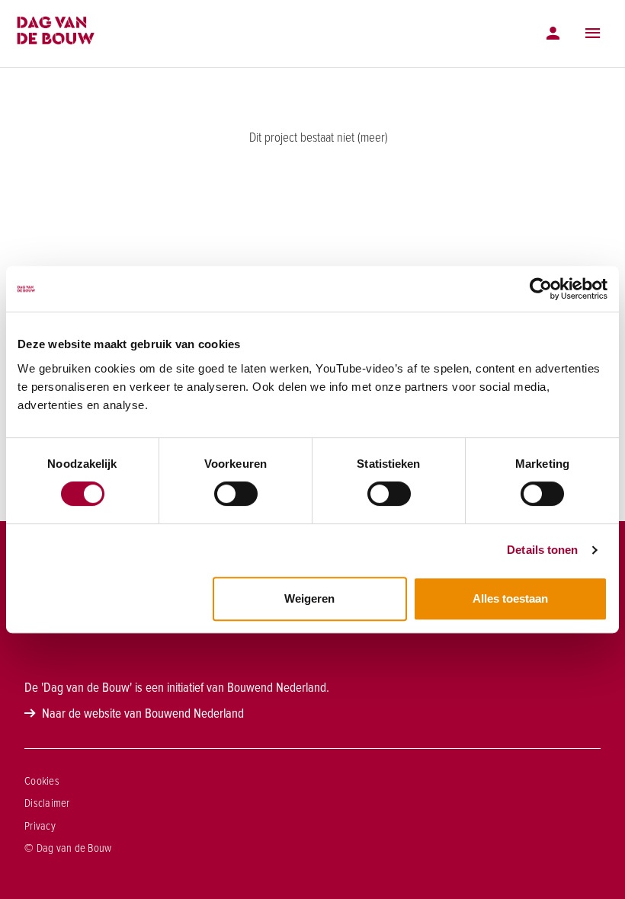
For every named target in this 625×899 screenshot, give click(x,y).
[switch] (236, 493)
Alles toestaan (510, 598)
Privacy (40, 826)
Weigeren (309, 598)
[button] (593, 33)
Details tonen (542, 549)
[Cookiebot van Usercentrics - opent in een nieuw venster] (540, 288)
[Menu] (593, 33)
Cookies (41, 781)
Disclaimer (47, 803)
